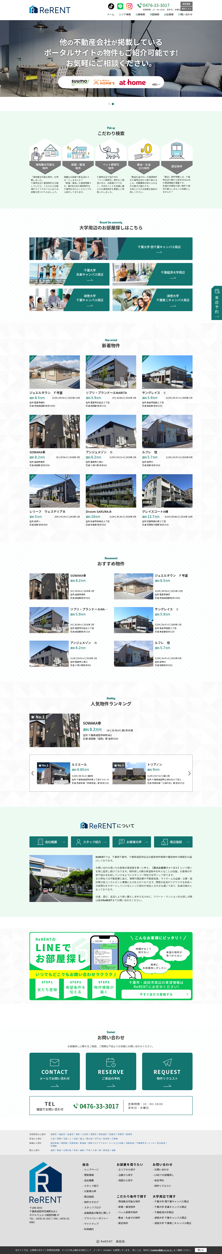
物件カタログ (91, 1202)
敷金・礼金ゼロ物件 (129, 1217)
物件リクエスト (167, 1074)
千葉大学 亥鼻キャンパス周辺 (89, 272)
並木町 (106, 1139)
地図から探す (125, 1180)
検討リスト (186, 8)
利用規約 (89, 1229)
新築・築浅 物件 (78, 166)
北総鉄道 (130, 1143)
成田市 (54, 1134)
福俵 (82, 1150)
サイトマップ (91, 1223)
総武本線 (55, 1143)
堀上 (82, 1139)
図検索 (154, 14)
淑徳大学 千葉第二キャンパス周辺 (173, 298)
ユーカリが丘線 (116, 1143)
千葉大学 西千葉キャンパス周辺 (159, 247)
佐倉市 (70, 1134)
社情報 (169, 14)
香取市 (93, 1134)
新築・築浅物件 (126, 1207)
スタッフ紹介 (92, 842)
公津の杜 (67, 1150)
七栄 (65, 1139)
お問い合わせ (161, 1169)
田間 (59, 1139)
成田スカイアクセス (97, 1143)
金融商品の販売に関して (97, 1213)
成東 (114, 1150)
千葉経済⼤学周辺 (164, 1212)
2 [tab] (113, 104)
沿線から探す (125, 1175)
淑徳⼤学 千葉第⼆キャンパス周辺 (172, 1223)
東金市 (62, 1134)
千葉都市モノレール (145, 1143)
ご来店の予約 (111, 1074)
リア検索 (125, 14)
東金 (59, 1150)
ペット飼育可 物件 (111, 166)
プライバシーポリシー (96, 1218)
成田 (53, 1150)
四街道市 (103, 1134)
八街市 (85, 1134)
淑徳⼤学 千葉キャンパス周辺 (170, 1217)
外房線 (54, 1146)
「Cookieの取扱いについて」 (161, 1250)
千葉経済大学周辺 (173, 272)
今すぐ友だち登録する (156, 994)
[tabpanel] (111, 58)
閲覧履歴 (186, 3)
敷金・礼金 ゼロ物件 (144, 166)
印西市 (121, 1134)
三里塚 (115, 1139)
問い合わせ (185, 14)
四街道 (106, 1150)
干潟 (88, 1150)
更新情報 (89, 1175)
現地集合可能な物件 (129, 1201)
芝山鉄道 (161, 1143)
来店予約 (159, 1180)
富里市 (112, 1134)
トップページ (91, 1169)
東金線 (83, 1143)
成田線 (64, 1143)
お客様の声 (134, 842)
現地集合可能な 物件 (45, 166)
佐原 (76, 1139)
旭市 (78, 1134)
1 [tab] (109, 104)
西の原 (89, 1139)
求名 (76, 1150)
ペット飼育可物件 (128, 1212)
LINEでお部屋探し (164, 1175)
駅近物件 (176, 166)
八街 (53, 1139)
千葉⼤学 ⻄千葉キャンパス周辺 (171, 1201)
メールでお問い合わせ (55, 1074)
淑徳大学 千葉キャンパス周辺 (89, 298)
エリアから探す (126, 1169)
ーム (110, 14)
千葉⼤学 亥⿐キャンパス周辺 (170, 1207)
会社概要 (51, 842)
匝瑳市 (129, 1134)
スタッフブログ (92, 1207)
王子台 (98, 1139)
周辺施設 (176, 842)
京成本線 (73, 1143)
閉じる (201, 1250)
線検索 (140, 14)
